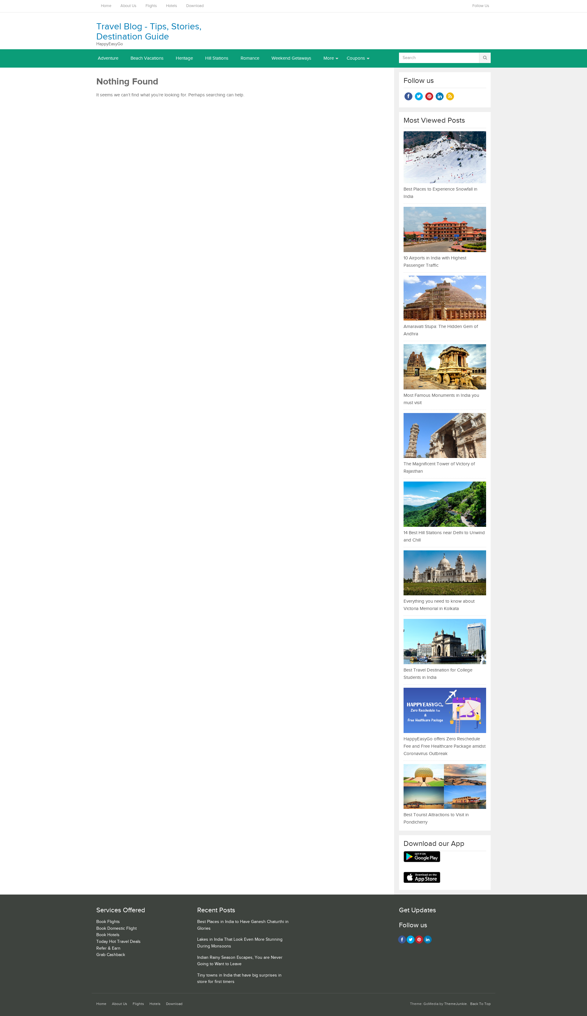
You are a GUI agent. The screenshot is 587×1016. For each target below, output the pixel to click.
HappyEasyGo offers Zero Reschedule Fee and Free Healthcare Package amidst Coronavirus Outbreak (444, 746)
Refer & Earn (108, 948)
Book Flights (108, 921)
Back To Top (480, 1004)
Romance (250, 58)
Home (106, 6)
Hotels (171, 6)
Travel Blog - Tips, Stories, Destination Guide (148, 31)
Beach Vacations (147, 58)
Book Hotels (108, 934)
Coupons (356, 58)
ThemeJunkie (455, 1004)
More (328, 58)
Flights (151, 6)
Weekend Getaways (291, 58)
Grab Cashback (110, 954)
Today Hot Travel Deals (118, 941)
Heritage (184, 58)
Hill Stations (216, 58)
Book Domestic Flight (116, 928)
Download (195, 6)
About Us (128, 6)
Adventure (108, 58)
